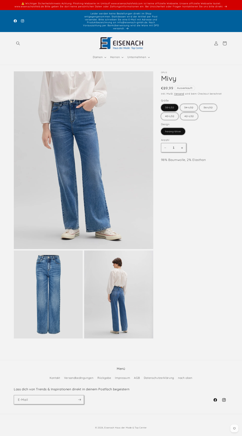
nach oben (185, 377)
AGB (137, 377)
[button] (18, 43)
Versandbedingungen (79, 377)
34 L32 (191, 108)
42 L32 (191, 117)
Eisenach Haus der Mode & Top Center (125, 427)
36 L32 (210, 108)
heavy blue (175, 132)
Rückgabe (104, 377)
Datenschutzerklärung (159, 377)
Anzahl (165, 140)
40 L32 (172, 117)
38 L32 (171, 108)
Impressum (122, 377)
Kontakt (55, 377)
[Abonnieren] (79, 399)
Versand (179, 93)
